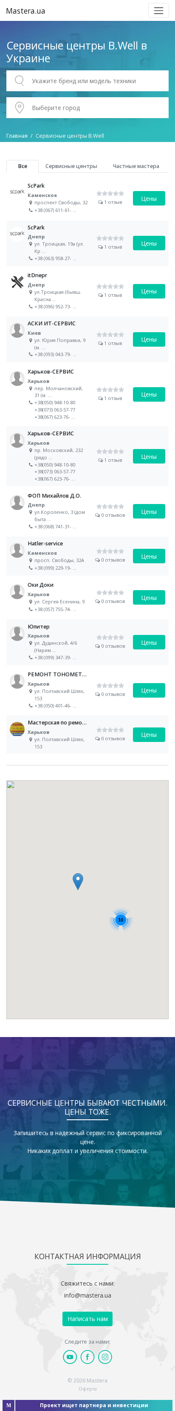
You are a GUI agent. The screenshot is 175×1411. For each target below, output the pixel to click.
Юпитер (87, 642)
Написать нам (88, 1319)
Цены (149, 198)
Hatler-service (87, 556)
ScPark (87, 198)
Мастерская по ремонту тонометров (87, 734)
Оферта (88, 1388)
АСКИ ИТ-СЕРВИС (87, 339)
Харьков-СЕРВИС (87, 394)
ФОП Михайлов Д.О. (87, 511)
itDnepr (87, 291)
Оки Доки (87, 597)
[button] (78, 881)
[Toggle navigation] (158, 10)
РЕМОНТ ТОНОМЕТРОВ (87, 690)
